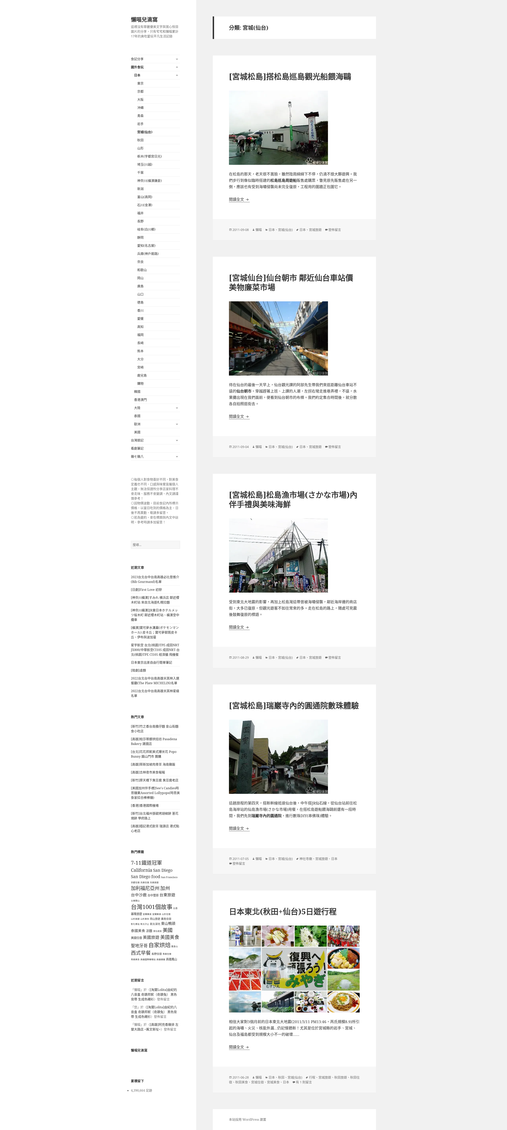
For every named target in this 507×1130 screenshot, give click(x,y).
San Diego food (145, 876)
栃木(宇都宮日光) (149, 156)
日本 (137, 75)
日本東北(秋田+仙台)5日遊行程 (283, 911)
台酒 (175, 908)
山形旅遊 (135, 918)
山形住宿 (166, 914)
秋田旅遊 (340, 1077)
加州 (165, 888)
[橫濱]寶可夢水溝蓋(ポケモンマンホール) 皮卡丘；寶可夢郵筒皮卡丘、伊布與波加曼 (155, 632)
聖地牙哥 (139, 945)
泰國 (137, 416)
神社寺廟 (305, 859)
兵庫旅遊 (154, 882)
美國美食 (169, 937)
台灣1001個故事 (151, 907)
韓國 (137, 391)
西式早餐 (141, 952)
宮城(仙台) (144, 132)
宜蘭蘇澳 (156, 914)
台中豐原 (153, 895)
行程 (312, 1077)
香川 (140, 310)
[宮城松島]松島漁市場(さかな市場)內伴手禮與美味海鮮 (293, 499)
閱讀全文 (239, 199)
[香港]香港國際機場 (145, 805)
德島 (140, 302)
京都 (140, 91)
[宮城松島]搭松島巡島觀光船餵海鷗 (290, 76)
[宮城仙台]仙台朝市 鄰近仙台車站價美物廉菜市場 (291, 282)
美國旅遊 (151, 937)
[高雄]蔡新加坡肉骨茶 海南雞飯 (153, 764)
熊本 (140, 351)
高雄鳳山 (171, 959)
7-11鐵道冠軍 (146, 862)
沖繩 (140, 107)
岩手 (140, 124)
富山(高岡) (144, 197)
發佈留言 (334, 230)
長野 (140, 221)
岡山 (140, 278)
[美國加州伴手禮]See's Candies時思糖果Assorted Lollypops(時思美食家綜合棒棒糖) (155, 793)
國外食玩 (137, 67)
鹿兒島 (142, 375)
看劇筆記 (137, 448)
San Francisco (169, 877)
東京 (140, 83)
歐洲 (137, 424)
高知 (140, 326)
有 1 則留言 (304, 1082)
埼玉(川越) (144, 164)
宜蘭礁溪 (147, 914)
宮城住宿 (257, 1082)
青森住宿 (167, 954)
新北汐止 (144, 924)
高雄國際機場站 (148, 959)
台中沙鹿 (139, 895)
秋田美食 (241, 1082)
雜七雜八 (137, 456)
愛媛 (140, 318)
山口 (140, 294)
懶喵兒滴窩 (144, 19)
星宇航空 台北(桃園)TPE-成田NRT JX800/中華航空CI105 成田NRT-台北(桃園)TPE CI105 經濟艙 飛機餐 (155, 650)
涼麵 (149, 931)
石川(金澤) (144, 205)
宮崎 (140, 367)
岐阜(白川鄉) (146, 229)
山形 (140, 148)
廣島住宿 (166, 918)
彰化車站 (135, 924)
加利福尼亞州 (145, 888)
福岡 (140, 335)
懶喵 (258, 230)
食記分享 (137, 59)
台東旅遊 (167, 895)
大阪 (140, 99)
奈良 (140, 262)
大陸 (137, 408)
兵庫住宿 (144, 882)
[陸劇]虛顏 (138, 670)
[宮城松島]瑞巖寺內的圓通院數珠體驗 (294, 705)
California (141, 870)
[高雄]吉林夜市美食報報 (148, 772)
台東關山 (135, 900)
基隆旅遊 (136, 914)
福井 (140, 213)
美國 (137, 432)
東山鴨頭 (168, 923)
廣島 (140, 286)
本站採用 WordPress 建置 (247, 1119)
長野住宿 (157, 953)
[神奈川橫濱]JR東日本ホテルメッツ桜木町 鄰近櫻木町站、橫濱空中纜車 (155, 615)
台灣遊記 (137, 440)
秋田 (140, 140)
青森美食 (135, 959)
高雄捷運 (160, 959)
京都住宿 (135, 882)
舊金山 (174, 946)
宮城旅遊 (315, 230)
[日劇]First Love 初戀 (146, 589)
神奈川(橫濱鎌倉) (149, 180)
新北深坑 (155, 924)
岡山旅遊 (155, 918)
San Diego (162, 870)
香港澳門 (140, 400)
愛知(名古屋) (146, 245)
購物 (140, 383)
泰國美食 (138, 930)
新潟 (140, 189)
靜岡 (140, 237)
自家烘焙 (159, 945)
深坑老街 (157, 931)
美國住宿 (136, 938)
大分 (140, 359)
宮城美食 (273, 1082)
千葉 (140, 172)
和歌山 (142, 270)
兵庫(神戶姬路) (148, 253)
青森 (140, 116)
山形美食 (144, 918)
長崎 (140, 343)
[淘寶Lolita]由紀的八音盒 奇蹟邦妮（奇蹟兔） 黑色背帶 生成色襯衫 (154, 994)
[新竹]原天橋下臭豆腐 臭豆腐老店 (154, 780)
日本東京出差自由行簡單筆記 (151, 662)
